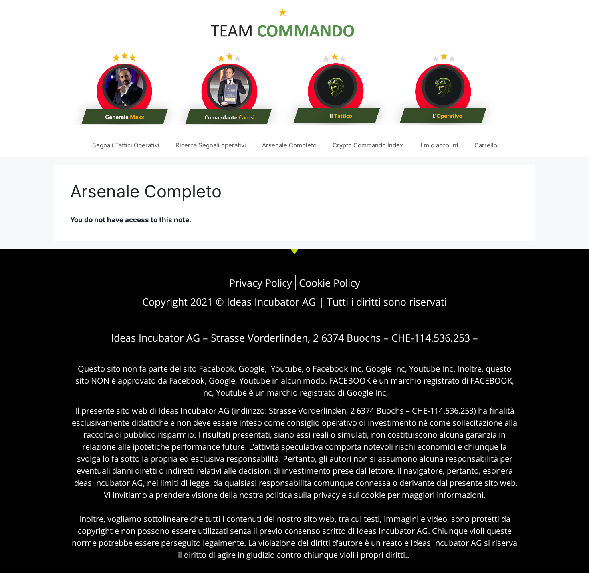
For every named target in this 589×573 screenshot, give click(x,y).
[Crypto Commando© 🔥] (282, 66)
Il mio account (438, 145)
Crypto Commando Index (368, 145)
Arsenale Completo (289, 145)
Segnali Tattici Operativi (125, 145)
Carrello (485, 145)
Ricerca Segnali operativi (210, 145)
